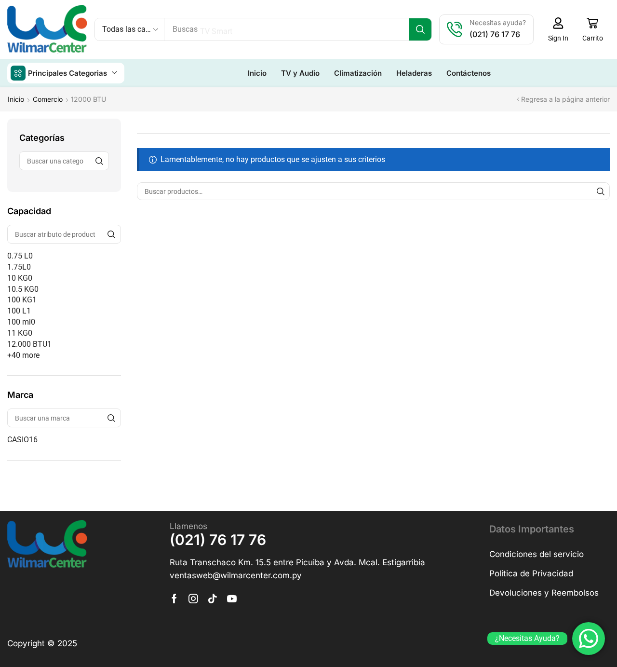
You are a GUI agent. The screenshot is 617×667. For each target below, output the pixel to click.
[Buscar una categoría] (99, 161)
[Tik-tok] (212, 598)
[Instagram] (193, 598)
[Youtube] (232, 598)
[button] (558, 29)
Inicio (16, 99)
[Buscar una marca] (112, 418)
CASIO (22, 439)
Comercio (48, 99)
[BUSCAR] (601, 191)
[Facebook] (174, 598)
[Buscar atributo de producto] (112, 234)
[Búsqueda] (420, 29)
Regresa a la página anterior (565, 99)
